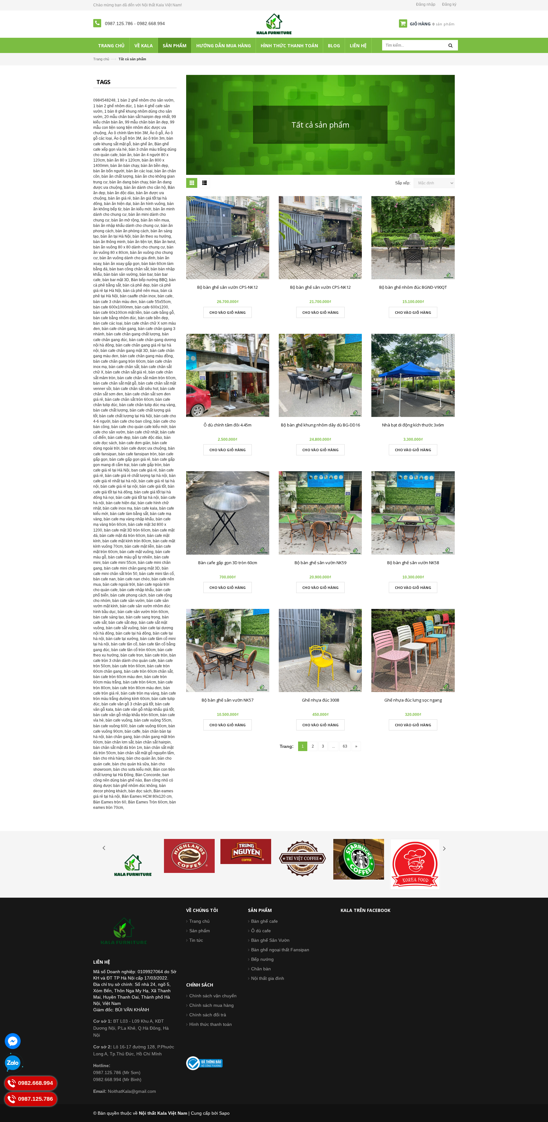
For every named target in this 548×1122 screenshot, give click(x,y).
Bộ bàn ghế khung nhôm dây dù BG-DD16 (320, 425)
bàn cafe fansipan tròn (137, 454)
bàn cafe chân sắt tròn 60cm (129, 399)
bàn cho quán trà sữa (130, 764)
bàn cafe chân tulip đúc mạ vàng (147, 405)
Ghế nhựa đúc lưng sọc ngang (413, 700)
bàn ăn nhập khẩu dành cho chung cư (126, 225)
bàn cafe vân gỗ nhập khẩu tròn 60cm (125, 715)
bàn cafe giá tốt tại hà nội (137, 497)
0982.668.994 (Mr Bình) (117, 1079)
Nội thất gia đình (267, 978)
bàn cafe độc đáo (147, 437)
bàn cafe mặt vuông (136, 552)
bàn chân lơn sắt (119, 742)
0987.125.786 (119, 23)
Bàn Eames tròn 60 (109, 802)
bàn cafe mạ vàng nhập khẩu (129, 519)
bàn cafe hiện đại (121, 503)
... (333, 746)
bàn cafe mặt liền (139, 546)
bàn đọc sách (140, 791)
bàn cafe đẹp (119, 437)
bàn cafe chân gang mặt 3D (124, 350)
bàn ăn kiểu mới (137, 209)
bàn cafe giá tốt (153, 486)
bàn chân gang (119, 737)
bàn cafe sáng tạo (108, 617)
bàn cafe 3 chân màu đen (115, 302)
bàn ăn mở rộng (125, 220)
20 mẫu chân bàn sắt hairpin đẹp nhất (137, 117)
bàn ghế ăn (143, 144)
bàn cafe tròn (156, 655)
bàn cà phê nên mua (141, 290)
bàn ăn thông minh (109, 242)
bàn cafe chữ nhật (142, 432)
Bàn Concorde (147, 775)
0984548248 (104, 100)
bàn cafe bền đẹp (153, 318)
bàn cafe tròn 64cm (139, 682)
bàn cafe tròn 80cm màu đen (136, 688)
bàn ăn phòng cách (132, 231)
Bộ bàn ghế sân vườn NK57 (227, 700)
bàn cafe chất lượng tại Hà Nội (125, 416)
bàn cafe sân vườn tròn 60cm (143, 612)
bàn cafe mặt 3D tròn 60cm (127, 530)
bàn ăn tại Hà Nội (116, 236)
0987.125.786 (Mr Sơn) (116, 1072)
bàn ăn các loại (139, 171)
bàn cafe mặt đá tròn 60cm (122, 535)
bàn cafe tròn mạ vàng (140, 693)
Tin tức (196, 940)
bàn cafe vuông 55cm (152, 720)
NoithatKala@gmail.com (124, 1091)
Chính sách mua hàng (211, 1005)
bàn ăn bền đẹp (154, 165)
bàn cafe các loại (107, 323)
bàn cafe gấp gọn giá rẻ (129, 459)
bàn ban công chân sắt (129, 269)
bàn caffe (132, 731)
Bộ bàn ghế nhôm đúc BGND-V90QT (413, 287)
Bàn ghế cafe (264, 921)
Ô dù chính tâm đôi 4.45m (227, 425)
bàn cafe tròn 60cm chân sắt (148, 671)
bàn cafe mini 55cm (119, 562)
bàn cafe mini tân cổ (156, 573)
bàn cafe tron (132, 655)
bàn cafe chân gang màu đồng (146, 356)
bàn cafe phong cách (128, 595)
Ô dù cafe (261, 930)
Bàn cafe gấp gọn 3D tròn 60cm (227, 562)
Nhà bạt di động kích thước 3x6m (413, 425)
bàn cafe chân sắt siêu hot (135, 388)
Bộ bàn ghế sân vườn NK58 (413, 562)
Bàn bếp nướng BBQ (149, 280)
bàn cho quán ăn (141, 758)
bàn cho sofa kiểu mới (132, 769)
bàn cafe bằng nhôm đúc (114, 318)
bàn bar (146, 274)
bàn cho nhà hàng (109, 758)
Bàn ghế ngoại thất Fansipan (280, 949)
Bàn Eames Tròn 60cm (147, 802)
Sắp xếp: (402, 183)
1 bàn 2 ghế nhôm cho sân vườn (145, 100)
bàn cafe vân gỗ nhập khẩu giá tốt (144, 709)
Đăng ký (449, 4)
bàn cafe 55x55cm (155, 302)
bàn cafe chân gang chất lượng (133, 334)
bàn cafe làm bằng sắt (129, 514)
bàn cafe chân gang (119, 329)
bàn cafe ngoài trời (119, 584)
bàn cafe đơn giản (134, 443)
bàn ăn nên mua (155, 220)
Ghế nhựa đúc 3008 (320, 700)
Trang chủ (199, 921)
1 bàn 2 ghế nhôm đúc (112, 106)
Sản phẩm (199, 930)
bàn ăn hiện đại (117, 203)
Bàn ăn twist (164, 242)
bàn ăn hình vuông (149, 203)
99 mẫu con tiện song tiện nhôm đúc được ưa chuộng (133, 127)
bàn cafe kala (145, 508)
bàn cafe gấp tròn (146, 465)
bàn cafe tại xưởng (122, 639)
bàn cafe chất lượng (110, 410)
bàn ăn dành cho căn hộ (145, 187)
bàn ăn (126, 155)
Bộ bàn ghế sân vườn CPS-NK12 (227, 287)
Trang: (287, 746)
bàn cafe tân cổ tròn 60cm (133, 650)
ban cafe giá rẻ (144, 470)
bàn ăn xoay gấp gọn (121, 263)
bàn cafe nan (104, 579)
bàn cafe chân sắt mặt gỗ (114, 383)
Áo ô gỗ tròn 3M (127, 138)
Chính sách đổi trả (207, 1014)
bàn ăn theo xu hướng (152, 236)
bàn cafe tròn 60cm (128, 666)
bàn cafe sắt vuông (122, 628)
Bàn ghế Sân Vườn (270, 940)
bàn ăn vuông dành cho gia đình (127, 258)
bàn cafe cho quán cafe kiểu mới (139, 427)
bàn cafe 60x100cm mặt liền (117, 312)
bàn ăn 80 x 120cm (123, 160)
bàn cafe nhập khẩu (137, 590)
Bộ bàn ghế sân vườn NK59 (320, 562)
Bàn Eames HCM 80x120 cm (147, 796)
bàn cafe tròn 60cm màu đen (117, 677)
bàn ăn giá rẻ (119, 198)
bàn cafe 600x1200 (151, 307)
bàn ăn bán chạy (124, 165)
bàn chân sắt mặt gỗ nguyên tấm (146, 753)
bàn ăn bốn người (108, 171)
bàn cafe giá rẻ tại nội (119, 486)
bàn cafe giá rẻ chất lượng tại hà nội (136, 475)
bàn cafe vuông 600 (110, 726)
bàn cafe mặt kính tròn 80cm (126, 541)
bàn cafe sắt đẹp (122, 622)
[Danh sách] (204, 183)
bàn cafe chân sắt (124, 367)
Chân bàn (261, 968)
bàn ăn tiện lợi (139, 242)
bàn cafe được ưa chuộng (143, 448)
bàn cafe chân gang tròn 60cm (119, 361)
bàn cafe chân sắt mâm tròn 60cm (146, 378)
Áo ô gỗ (156, 133)
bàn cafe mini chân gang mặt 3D (132, 568)
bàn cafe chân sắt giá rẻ (126, 372)
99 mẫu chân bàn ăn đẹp (146, 122)
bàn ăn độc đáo (120, 193)
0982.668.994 (151, 23)
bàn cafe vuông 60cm (147, 726)
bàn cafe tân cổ (124, 644)
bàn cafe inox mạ (117, 508)
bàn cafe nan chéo (134, 579)
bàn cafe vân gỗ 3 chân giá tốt (127, 704)
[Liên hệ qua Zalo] (13, 1063)
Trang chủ (101, 59)
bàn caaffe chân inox (138, 296)
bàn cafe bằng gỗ (159, 312)
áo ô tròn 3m (154, 138)
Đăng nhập (425, 4)
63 (345, 746)
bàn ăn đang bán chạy (128, 182)
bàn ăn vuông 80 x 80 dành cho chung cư (129, 247)
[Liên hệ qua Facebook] (13, 1041)
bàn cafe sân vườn (128, 600)
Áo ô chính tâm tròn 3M (128, 133)
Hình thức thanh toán (210, 1024)
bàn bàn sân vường (121, 274)
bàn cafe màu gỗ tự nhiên (130, 557)
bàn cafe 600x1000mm (113, 307)
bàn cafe (165, 296)
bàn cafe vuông (119, 720)
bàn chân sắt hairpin (153, 742)
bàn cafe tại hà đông (133, 633)
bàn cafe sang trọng (143, 617)
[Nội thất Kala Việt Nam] (274, 23)
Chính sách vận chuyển (213, 995)
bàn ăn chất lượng (117, 176)
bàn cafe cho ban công (132, 421)
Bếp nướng (262, 959)
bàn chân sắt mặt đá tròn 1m (117, 747)
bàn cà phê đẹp (136, 285)
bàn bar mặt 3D (115, 280)
